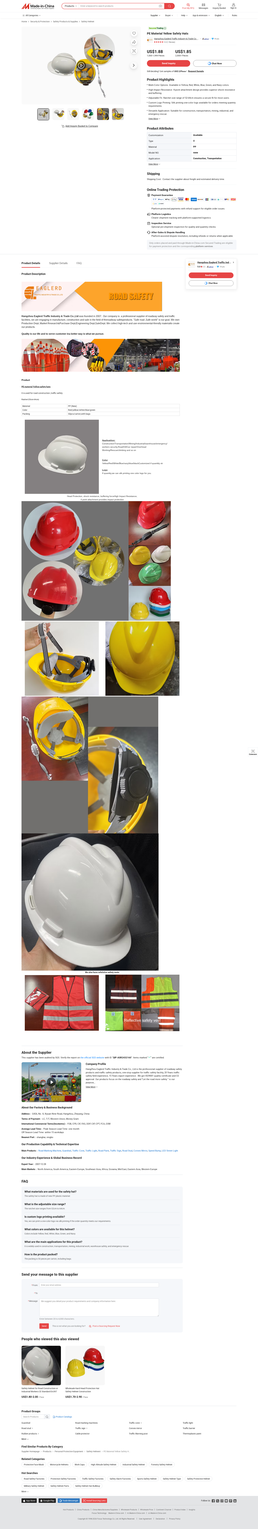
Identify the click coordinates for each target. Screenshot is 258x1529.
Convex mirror (135, 1428)
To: (36, 1293)
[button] (160, 6)
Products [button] (69, 6)
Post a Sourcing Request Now (104, 1326)
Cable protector (82, 1433)
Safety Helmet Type (172, 1478)
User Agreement (145, 1518)
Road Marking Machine (49, 1150)
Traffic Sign (115, 1150)
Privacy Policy (174, 1518)
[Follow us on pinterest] (230, 1500)
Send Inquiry (168, 63)
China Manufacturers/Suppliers (105, 1509)
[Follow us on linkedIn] (234, 1500)
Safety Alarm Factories (120, 1478)
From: (35, 1285)
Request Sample (196, 71)
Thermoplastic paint (192, 1433)
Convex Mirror (140, 1150)
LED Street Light (170, 1150)
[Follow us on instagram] (222, 1500)
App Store (29, 1500)
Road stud (26, 1428)
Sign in (233, 7)
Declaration (160, 1518)
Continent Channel (163, 1509)
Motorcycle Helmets (59, 1464)
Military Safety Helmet (34, 1485)
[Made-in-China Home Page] (38, 6)
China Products (83, 1509)
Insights (192, 1509)
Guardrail (66, 1150)
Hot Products (68, 1509)
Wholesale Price (146, 1509)
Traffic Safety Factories (92, 1478)
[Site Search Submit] (169, 6)
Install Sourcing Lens (96, 1500)
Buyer (168, 15)
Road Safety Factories (34, 1478)
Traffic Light (91, 1150)
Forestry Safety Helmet (161, 1464)
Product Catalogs (63, 1416)
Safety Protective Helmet (198, 1478)
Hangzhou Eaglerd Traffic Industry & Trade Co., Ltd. (176, 38)
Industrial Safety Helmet (134, 1464)
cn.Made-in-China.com (157, 1513)
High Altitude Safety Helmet (103, 1464)
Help (183, 15)
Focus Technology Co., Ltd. (108, 1518)
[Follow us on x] (217, 1500)
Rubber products (29, 1433)
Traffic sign (80, 1428)
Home (24, 21)
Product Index (180, 1509)
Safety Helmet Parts (59, 1485)
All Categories (32, 15)
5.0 (201, 266)
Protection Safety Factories (63, 1478)
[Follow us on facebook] (213, 1500)
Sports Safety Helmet (147, 1478)
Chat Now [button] (217, 63)
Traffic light (188, 1422)
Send (44, 1326)
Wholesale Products (129, 1509)
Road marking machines (86, 1422)
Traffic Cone (78, 1150)
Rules (234, 15)
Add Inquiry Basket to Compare (81, 126)
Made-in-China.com (116, 1513)
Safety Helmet (87, 21)
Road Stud (127, 1150)
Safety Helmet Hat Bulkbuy (87, 1485)
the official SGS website (92, 1057)
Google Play (47, 1500)
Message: (33, 1301)
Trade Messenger (68, 1500)
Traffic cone (134, 1422)
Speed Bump (154, 1150)
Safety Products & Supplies (65, 21)
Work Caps (80, 1464)
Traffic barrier (189, 1428)
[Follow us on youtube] (226, 1500)
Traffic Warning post (138, 1433)
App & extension (200, 15)
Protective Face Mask (34, 1464)
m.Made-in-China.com (136, 1513)
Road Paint (103, 1150)
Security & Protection (40, 21)
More (24, 1491)
